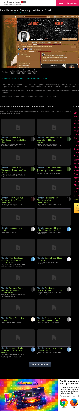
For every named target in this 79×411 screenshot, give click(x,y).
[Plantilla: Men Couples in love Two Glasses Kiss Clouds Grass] (18, 247)
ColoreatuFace (12, 3)
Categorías (72, 3)
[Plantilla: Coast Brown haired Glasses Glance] (54, 338)
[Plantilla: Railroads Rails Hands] (18, 217)
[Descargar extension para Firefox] (74, 402)
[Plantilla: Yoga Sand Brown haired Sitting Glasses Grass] (54, 217)
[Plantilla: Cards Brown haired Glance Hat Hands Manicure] (54, 157)
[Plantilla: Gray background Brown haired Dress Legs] (54, 307)
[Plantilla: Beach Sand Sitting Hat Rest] (54, 247)
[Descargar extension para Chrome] (64, 402)
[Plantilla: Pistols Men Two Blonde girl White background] (54, 187)
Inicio (60, 3)
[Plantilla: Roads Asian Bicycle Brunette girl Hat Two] (54, 277)
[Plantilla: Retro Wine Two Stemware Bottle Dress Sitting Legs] (18, 187)
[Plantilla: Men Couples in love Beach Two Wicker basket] (18, 338)
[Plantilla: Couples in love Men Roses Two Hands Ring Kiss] (18, 127)
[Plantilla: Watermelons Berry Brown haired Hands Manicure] (54, 127)
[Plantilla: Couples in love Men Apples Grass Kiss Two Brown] (18, 157)
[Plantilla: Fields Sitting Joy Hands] (18, 307)
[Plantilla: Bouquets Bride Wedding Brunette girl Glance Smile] (18, 277)
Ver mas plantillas (40, 364)
